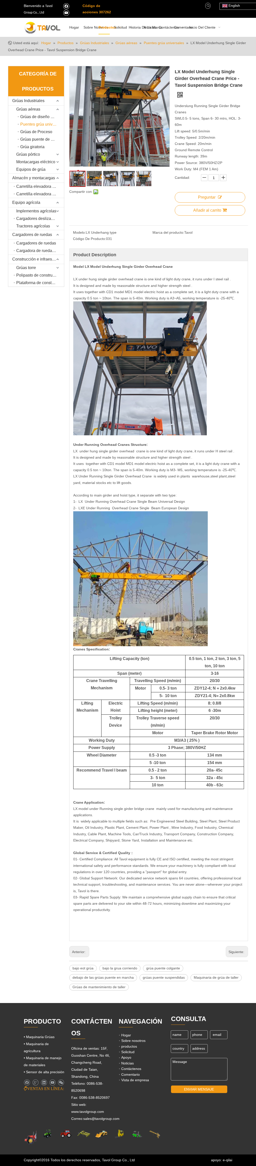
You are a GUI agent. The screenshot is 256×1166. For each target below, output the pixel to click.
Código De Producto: (89, 239)
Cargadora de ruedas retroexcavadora (40, 250)
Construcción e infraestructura (38, 259)
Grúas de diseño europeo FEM (42, 117)
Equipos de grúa (31, 169)
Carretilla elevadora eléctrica (40, 194)
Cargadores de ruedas (32, 234)
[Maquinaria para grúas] (154, 1134)
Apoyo (126, 1057)
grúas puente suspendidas (164, 977)
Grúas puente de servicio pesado (42, 139)
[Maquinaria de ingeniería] (101, 1134)
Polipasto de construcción (39, 275)
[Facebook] (66, 6)
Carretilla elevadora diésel (39, 186)
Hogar (126, 1035)
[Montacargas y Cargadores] (136, 1134)
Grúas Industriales (28, 101)
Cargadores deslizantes (37, 218)
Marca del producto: (168, 232)
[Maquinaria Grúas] (83, 1134)
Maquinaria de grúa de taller (216, 977)
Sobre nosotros (133, 1041)
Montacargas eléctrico (35, 162)
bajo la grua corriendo (119, 968)
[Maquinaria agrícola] (35, 1137)
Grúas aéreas (28, 109)
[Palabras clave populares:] (208, 6)
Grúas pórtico (28, 154)
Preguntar (207, 197)
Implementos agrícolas (36, 211)
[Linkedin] (44, 1082)
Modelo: (79, 232)
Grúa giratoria (32, 147)
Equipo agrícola (26, 202)
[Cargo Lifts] (119, 1134)
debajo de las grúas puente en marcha (103, 977)
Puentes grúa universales (42, 124)
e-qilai (227, 1160)
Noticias (127, 1063)
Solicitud (127, 1052)
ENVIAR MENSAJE (199, 1089)
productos (129, 1046)
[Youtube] (66, 12)
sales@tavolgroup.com (101, 1119)
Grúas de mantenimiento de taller (99, 987)
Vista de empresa (135, 1080)
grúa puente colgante (163, 968)
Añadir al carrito (207, 210)
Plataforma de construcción (40, 283)
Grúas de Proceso (36, 132)
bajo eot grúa (83, 968)
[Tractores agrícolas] (66, 1134)
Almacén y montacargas (33, 178)
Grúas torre (26, 268)
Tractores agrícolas (33, 226)
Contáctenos (131, 1069)
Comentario (130, 1074)
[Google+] (35, 1082)
